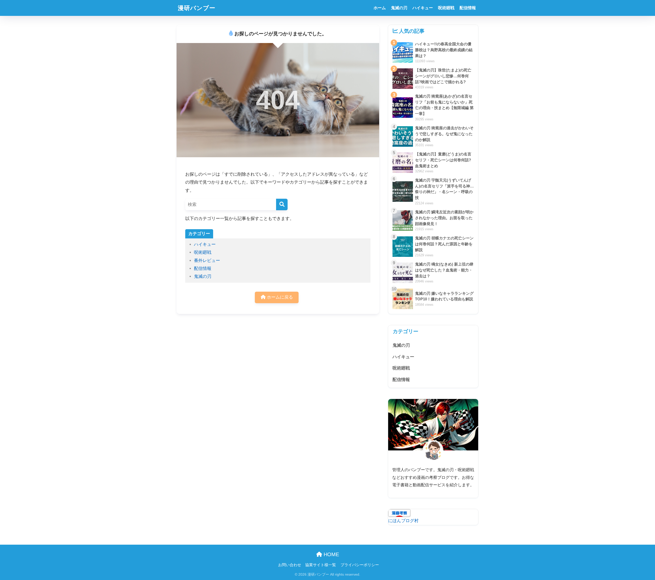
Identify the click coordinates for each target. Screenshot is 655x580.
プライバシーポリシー (360, 565)
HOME (330, 554)
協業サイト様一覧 (320, 565)
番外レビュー (207, 260)
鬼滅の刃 (399, 8)
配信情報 (468, 8)
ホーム (380, 8)
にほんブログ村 (403, 520)
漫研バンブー (196, 8)
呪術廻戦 (446, 8)
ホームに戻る (279, 297)
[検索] (282, 204)
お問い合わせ (289, 565)
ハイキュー (422, 8)
